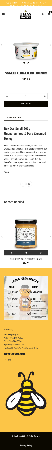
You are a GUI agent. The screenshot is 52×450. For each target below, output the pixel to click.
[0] (48, 14)
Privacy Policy (26, 445)
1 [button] (24, 63)
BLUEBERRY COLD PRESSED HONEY (26, 259)
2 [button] (28, 63)
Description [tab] (14, 117)
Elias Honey (8, 329)
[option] (26, 44)
